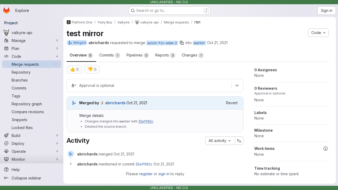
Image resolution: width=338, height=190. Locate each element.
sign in (164, 174)
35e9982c (145, 121)
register (146, 174)
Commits (108, 55)
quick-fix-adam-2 (162, 43)
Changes (192, 55)
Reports (164, 55)
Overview (80, 55)
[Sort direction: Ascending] (239, 140)
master (199, 43)
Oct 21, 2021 (217, 42)
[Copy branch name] (182, 43)
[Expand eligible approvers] (237, 85)
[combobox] (220, 140)
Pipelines (136, 55)
